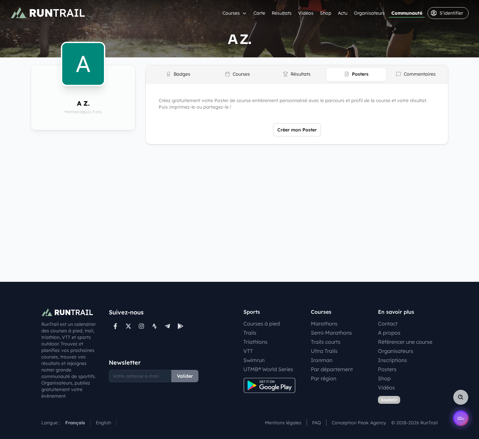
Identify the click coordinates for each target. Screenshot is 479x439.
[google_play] (180, 326)
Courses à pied (261, 323)
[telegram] (167, 326)
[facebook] (115, 326)
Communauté (406, 13)
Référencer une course (405, 342)
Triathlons (255, 342)
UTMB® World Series (268, 369)
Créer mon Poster (297, 130)
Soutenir (389, 399)
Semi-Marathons (331, 332)
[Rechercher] (461, 397)
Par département (332, 369)
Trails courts (326, 342)
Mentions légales (283, 423)
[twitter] (128, 326)
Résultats (282, 13)
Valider (185, 376)
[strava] (154, 326)
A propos (389, 332)
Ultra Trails (324, 351)
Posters (387, 369)
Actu (342, 13)
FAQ (316, 423)
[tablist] (297, 74)
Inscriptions (392, 360)
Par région (323, 378)
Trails (249, 332)
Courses (231, 13)
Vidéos (305, 13)
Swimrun (254, 360)
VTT (248, 351)
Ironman (321, 360)
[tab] (178, 75)
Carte (259, 13)
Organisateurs (369, 13)
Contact (388, 323)
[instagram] (141, 326)
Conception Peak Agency (359, 423)
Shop (325, 13)
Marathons (324, 323)
